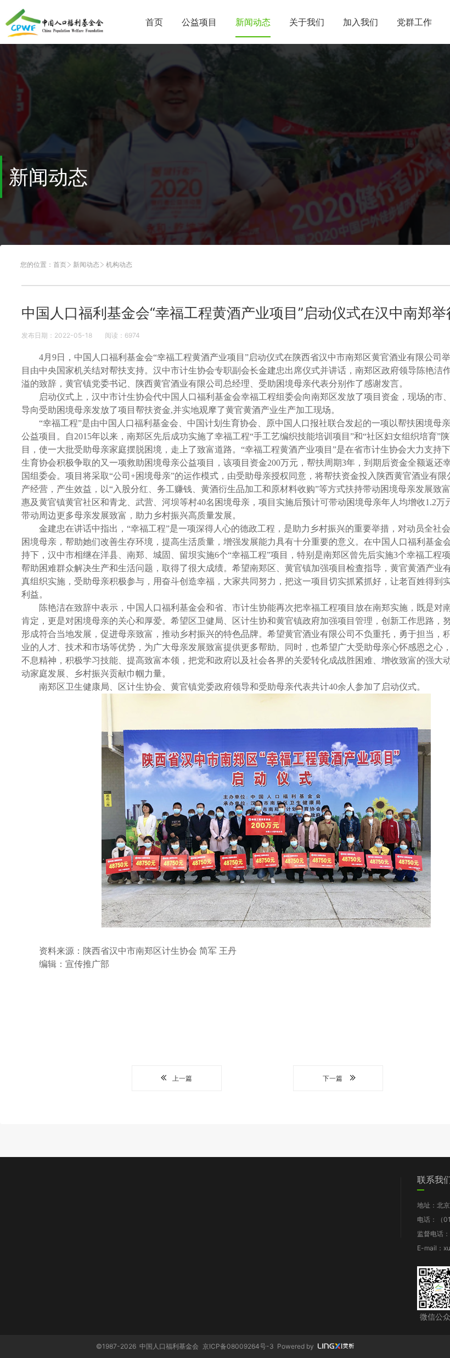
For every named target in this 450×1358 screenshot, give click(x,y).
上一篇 (182, 1078)
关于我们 (306, 21)
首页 (154, 21)
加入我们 (360, 21)
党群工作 (414, 21)
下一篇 (332, 1078)
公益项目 (199, 21)
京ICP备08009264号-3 (238, 1346)
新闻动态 (253, 21)
